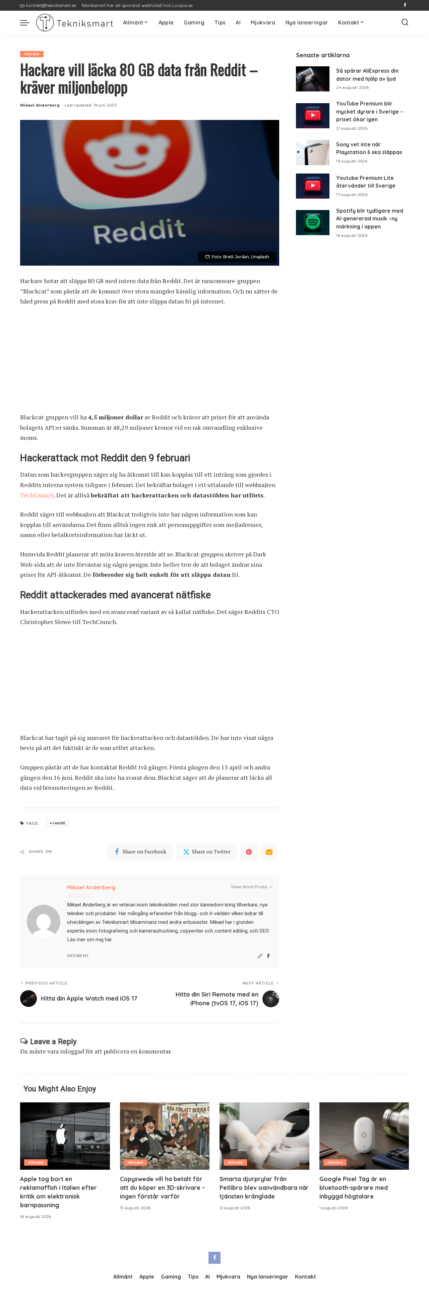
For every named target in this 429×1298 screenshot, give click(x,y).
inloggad (72, 1051)
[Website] (260, 956)
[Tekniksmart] (74, 22)
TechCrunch (37, 495)
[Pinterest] (249, 851)
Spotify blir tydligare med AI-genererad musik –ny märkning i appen (369, 218)
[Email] (269, 851)
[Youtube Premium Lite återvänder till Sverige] (312, 186)
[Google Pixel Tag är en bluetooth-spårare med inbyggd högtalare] (364, 1136)
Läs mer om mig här (89, 940)
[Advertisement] (149, 362)
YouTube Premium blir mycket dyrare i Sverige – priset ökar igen (369, 111)
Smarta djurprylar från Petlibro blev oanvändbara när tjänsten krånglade (264, 1187)
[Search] (405, 22)
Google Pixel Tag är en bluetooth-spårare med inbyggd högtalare (353, 1187)
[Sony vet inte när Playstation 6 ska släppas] (312, 152)
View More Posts (249, 886)
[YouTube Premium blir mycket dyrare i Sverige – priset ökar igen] (312, 115)
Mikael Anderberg (40, 105)
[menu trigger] (28, 22)
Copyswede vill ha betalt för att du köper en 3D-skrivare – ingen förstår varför (162, 1187)
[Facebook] (405, 5)
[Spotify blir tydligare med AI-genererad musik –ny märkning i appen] (312, 222)
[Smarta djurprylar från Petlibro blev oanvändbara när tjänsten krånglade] (264, 1136)
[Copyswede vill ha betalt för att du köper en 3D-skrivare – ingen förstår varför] (165, 1136)
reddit (59, 823)
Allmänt (32, 54)
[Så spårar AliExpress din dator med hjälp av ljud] (312, 78)
